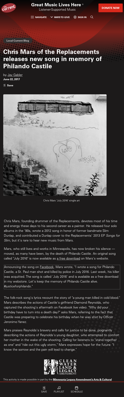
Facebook (47, 267)
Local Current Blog (17, 40)
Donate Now (110, 7)
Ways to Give (62, 17)
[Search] (92, 17)
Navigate (41, 17)
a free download (68, 258)
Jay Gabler (15, 75)
